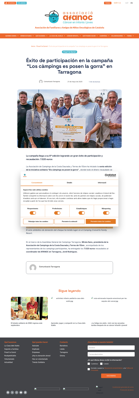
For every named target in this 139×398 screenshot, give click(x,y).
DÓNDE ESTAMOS (26, 36)
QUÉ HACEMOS (40, 36)
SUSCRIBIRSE (111, 376)
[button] (69, 52)
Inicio (33, 46)
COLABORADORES (117, 36)
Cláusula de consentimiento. (113, 368)
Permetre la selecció (69, 221)
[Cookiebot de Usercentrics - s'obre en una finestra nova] (106, 175)
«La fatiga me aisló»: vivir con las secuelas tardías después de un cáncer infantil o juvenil (109, 324)
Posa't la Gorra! (42, 46)
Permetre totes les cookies (101, 221)
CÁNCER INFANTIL (73, 36)
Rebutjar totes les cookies (38, 221)
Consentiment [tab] (36, 183)
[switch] (57, 213)
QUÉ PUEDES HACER (89, 36)
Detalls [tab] (69, 183)
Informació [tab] (102, 183)
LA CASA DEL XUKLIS (56, 36)
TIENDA (129, 36)
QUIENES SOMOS (10, 36)
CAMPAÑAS (103, 36)
